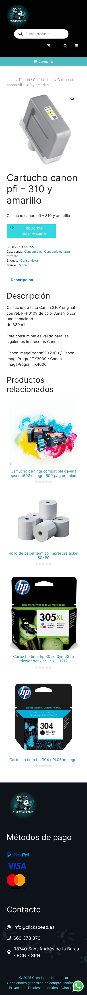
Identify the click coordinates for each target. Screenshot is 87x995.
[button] (72, 99)
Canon (22, 265)
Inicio (11, 80)
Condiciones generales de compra (34, 983)
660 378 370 (27, 938)
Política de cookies (43, 988)
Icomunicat (59, 978)
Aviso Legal (69, 988)
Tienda (24, 80)
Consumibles (43, 80)
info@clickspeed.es (33, 927)
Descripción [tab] (22, 280)
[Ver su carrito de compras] (48, 46)
